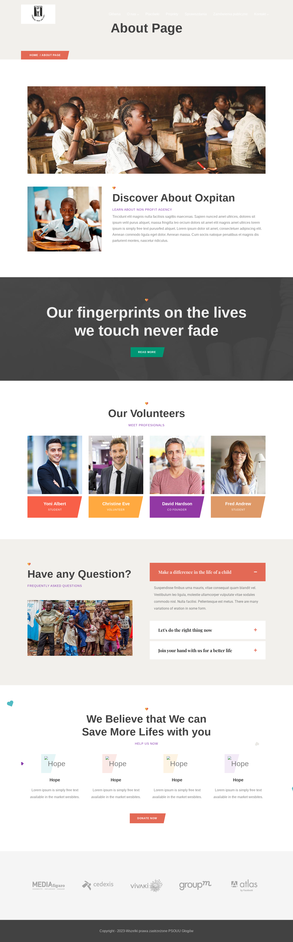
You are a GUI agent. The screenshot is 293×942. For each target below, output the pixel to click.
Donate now (147, 818)
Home (34, 55)
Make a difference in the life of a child (194, 572)
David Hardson (177, 503)
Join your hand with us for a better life (195, 650)
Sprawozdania (196, 14)
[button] (208, 572)
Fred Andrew (238, 503)
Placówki (152, 14)
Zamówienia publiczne (230, 14)
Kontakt (260, 14)
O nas (131, 14)
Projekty (172, 14)
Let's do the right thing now (185, 630)
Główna (115, 14)
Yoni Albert (55, 503)
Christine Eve (116, 503)
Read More (147, 352)
